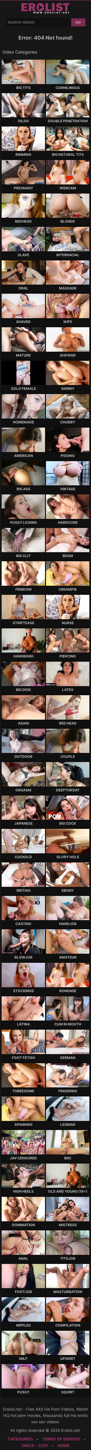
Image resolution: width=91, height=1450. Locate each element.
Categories (20, 1439)
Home (63, 1445)
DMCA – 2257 (35, 1445)
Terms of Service (61, 1439)
